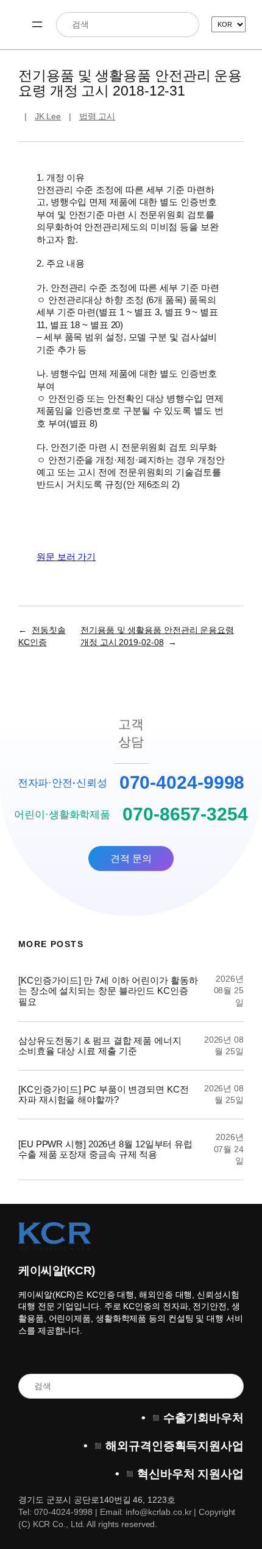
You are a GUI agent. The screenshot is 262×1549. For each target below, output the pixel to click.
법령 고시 (97, 116)
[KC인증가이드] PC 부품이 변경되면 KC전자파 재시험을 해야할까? (103, 1094)
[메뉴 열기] (37, 24)
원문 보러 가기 (66, 557)
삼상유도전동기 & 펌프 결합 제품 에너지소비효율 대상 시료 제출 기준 (100, 1045)
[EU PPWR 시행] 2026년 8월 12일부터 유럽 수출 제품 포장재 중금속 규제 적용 (105, 1149)
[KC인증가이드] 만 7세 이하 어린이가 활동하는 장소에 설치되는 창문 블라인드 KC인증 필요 (107, 991)
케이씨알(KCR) (56, 1270)
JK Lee (48, 116)
